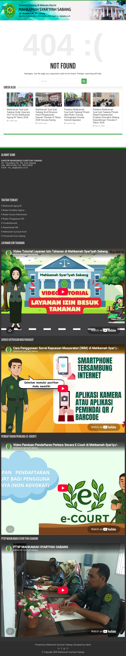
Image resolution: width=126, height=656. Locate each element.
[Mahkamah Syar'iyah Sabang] (63, 10)
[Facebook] (61, 648)
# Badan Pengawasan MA (12, 219)
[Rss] (59, 648)
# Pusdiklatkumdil (9, 223)
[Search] (84, 81)
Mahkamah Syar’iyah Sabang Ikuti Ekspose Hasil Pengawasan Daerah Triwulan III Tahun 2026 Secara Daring (48, 114)
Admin (88, 645)
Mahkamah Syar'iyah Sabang (59, 645)
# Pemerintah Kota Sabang (13, 236)
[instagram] (67, 648)
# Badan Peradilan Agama (12, 210)
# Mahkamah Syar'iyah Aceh (14, 232)
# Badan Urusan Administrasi (14, 214)
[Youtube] (64, 648)
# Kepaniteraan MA (9, 227)
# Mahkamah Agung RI (11, 206)
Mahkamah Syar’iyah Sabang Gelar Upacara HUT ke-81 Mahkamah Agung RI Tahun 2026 (18, 113)
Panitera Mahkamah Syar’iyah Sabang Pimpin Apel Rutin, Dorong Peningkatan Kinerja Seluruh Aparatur (76, 114)
